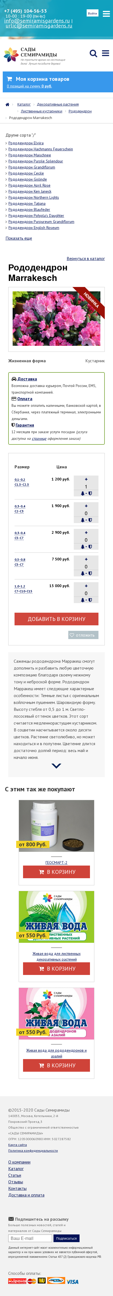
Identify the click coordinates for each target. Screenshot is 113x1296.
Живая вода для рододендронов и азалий (56, 1053)
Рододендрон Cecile (26, 173)
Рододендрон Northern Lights (34, 197)
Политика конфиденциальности (33, 1150)
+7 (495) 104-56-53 (25, 11)
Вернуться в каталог (86, 258)
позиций (29, 86)
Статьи (14, 1175)
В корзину (60, 871)
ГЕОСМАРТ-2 (56, 862)
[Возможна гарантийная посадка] (90, 493)
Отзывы (15, 1181)
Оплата (24, 398)
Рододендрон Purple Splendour (36, 161)
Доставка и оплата (26, 1195)
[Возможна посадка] (83, 493)
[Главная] (8, 104)
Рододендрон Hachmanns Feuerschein (41, 149)
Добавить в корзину (56, 619)
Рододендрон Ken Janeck (30, 191)
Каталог (16, 1168)
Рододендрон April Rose (29, 185)
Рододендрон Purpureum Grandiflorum (41, 221)
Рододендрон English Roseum (34, 227)
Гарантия (25, 425)
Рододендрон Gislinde (28, 179)
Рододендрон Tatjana (27, 203)
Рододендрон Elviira (26, 142)
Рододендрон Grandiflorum (32, 167)
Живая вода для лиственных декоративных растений (57, 956)
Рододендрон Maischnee (30, 155)
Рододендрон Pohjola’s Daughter (36, 215)
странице (39, 438)
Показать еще (18, 238)
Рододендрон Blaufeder (29, 209)
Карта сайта (17, 1145)
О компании (19, 1162)
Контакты (17, 1188)
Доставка (27, 379)
